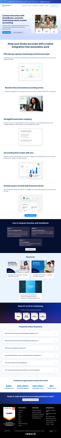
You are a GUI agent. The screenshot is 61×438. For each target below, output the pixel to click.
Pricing (29, 5)
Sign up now (54, 5)
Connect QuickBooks (18, 32)
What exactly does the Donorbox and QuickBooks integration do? (21, 340)
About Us (20, 412)
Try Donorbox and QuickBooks (30, 399)
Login (46, 5)
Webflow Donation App (51, 420)
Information (22, 408)
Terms (19, 419)
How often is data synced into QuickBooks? (16, 362)
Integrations (50, 408)
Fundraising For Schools (37, 416)
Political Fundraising (36, 410)
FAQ (19, 418)
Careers (20, 416)
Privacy (20, 421)
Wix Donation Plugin (50, 416)
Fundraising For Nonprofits (38, 414)
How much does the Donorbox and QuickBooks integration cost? (21, 333)
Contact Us (21, 410)
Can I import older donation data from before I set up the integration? (22, 370)
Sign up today (6, 32)
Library (20, 425)
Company (41, 5)
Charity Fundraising (36, 418)
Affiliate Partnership (22, 423)
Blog (19, 414)
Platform (24, 5)
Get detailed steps (30, 249)
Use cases (35, 408)
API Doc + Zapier (50, 424)
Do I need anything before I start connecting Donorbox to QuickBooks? (23, 355)
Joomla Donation (50, 422)
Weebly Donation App (51, 418)
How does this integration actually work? (15, 348)
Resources (35, 5)
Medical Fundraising (36, 412)
